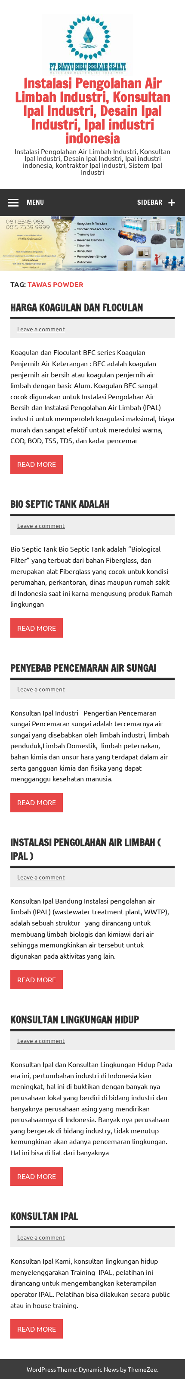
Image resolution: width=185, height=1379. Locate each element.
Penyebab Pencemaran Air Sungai (83, 668)
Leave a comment (41, 329)
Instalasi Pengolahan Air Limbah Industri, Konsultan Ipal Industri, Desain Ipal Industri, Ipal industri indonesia (92, 110)
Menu (35, 202)
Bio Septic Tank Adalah (60, 504)
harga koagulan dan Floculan (76, 307)
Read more (36, 464)
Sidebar (149, 202)
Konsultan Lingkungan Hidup (74, 1019)
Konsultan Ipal (44, 1216)
